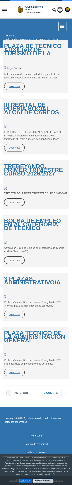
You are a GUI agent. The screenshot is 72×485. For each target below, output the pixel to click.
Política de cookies (36, 452)
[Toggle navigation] (4, 9)
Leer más (14, 86)
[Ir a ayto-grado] (32, 9)
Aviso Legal (36, 435)
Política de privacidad (36, 444)
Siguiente (51, 392)
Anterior (21, 392)
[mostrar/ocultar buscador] (54, 10)
